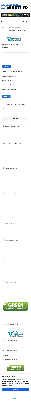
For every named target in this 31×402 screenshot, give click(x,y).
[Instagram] (26, 21)
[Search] (29, 21)
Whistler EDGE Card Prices (9, 76)
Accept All (15, 389)
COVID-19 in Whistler (8, 80)
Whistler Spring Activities (8, 85)
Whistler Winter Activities (9, 89)
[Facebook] (23, 21)
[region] (15, 388)
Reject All (15, 398)
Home (3, 27)
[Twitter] (25, 21)
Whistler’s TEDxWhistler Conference (12, 71)
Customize (15, 394)
